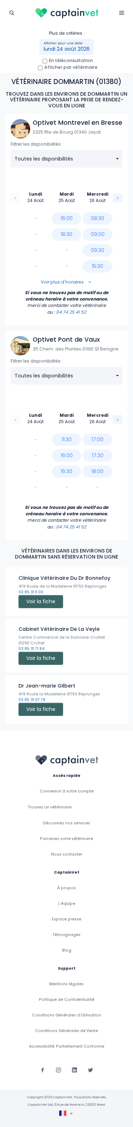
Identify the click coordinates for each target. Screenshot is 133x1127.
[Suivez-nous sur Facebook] (42, 1069)
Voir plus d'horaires (63, 282)
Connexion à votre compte (67, 791)
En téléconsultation (71, 60)
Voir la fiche (40, 601)
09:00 (98, 234)
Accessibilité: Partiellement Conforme (66, 1046)
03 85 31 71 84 (31, 648)
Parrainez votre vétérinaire (66, 838)
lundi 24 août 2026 (67, 48)
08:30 (97, 218)
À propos (66, 888)
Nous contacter (66, 854)
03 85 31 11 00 (30, 592)
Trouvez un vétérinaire (50, 807)
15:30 (97, 266)
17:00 (98, 439)
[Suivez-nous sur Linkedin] (74, 1069)
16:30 (66, 471)
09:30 (97, 250)
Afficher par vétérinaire (71, 67)
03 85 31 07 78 (31, 699)
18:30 (66, 234)
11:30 (67, 439)
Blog (66, 950)
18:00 (98, 471)
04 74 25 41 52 (71, 312)
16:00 (67, 218)
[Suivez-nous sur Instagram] (58, 1069)
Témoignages (67, 934)
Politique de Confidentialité (66, 999)
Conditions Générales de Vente (66, 1030)
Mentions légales (66, 984)
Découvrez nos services (66, 823)
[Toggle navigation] (11, 12)
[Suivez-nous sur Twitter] (90, 1069)
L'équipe (66, 903)
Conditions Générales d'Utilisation (66, 1015)
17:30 (98, 455)
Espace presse (66, 919)
